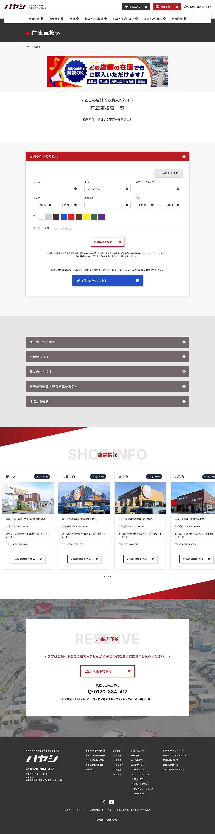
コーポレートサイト (172, 769)
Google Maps (42, 476)
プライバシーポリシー (74, 809)
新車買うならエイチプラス (174, 755)
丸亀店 (119, 774)
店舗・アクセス (153, 18)
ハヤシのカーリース (171, 750)
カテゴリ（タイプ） (146, 182)
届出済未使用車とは (94, 764)
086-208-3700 (76, 544)
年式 (138, 198)
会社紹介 (89, 769)
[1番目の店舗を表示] (105, 577)
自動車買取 (139, 793)
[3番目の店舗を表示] (110, 577)
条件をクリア (170, 173)
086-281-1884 (19, 544)
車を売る (54, 18)
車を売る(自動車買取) (95, 755)
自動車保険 (139, 769)
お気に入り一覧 (138, 750)
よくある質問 (137, 760)
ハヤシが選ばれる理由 (95, 760)
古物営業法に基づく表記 (100, 809)
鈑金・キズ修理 (94, 18)
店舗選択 (88, 198)
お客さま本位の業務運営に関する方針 (133, 809)
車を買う (34, 18)
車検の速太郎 (169, 760)
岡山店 (119, 760)
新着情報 (177, 18)
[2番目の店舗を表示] (108, 577)
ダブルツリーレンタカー (144, 788)
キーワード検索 (41, 227)
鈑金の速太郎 (169, 764)
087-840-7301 (132, 544)
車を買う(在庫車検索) (95, 750)
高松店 (119, 769)
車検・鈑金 (139, 779)
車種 (86, 182)
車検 (72, 18)
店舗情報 (117, 750)
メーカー (37, 182)
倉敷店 (119, 755)
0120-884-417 (110, 691)
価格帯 (36, 198)
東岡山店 (119, 765)
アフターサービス (142, 774)
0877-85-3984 (188, 544)
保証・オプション (123, 18)
